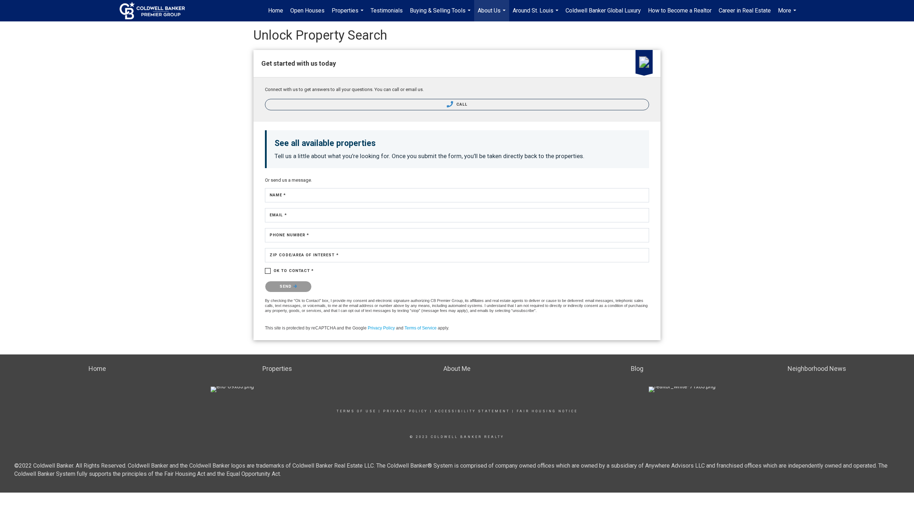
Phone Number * (289, 235)
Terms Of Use (356, 411)
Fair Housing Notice (547, 411)
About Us (492, 14)
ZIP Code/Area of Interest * (304, 255)
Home (275, 10)
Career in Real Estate (745, 10)
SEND (286, 286)
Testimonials (387, 10)
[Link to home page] (156, 10)
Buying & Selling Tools (441, 14)
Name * (278, 195)
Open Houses (307, 10)
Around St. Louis (536, 14)
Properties (348, 14)
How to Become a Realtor (680, 10)
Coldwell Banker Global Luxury (603, 10)
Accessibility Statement (472, 411)
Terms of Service (421, 328)
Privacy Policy (381, 328)
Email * (278, 215)
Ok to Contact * (293, 270)
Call (461, 104)
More (788, 14)
